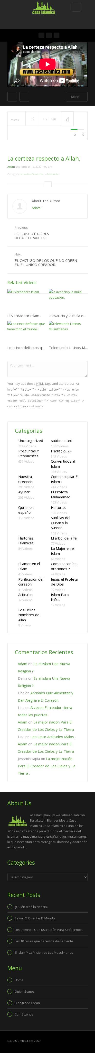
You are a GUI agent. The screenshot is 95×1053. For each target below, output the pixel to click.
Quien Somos (25, 991)
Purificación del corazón (30, 582)
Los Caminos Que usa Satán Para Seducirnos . (49, 929)
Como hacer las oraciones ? (63, 566)
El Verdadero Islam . (24, 315)
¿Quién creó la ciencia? (31, 907)
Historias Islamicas (26, 541)
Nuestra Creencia (25, 479)
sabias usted (61, 440)
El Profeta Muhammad (60, 494)
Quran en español (26, 510)
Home (19, 980)
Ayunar (24, 491)
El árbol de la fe (64, 538)
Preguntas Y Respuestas (28, 453)
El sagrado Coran (27, 1003)
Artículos (25, 594)
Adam (11, 166)
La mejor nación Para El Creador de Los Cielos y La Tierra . (46, 766)
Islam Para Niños (60, 597)
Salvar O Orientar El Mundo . (35, 918)
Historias (58, 507)
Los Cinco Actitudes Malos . (53, 736)
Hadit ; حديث (61, 451)
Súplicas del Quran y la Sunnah (60, 522)
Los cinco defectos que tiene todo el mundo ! (45, 347)
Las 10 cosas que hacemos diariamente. (44, 941)
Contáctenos (24, 1014)
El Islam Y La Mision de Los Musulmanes (44, 952)
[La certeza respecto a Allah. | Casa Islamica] (46, 6)
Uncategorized (30, 440)
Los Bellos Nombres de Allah (28, 614)
